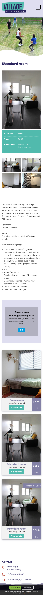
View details (16, 407)
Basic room (23, 144)
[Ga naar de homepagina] (14, 7)
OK (21, 330)
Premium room (24, 147)
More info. (26, 593)
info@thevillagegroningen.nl (19, 579)
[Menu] (38, 7)
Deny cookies (27, 588)
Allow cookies (15, 588)
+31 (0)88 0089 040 (15, 574)
